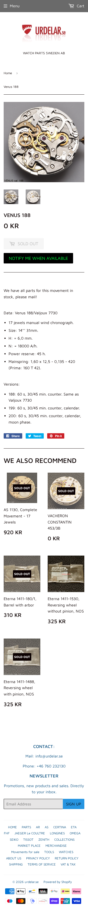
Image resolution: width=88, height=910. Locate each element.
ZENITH (43, 839)
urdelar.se (32, 882)
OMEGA (75, 833)
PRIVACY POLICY (38, 858)
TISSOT (28, 839)
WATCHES (66, 852)
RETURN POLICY (66, 858)
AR (38, 827)
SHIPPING (16, 864)
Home (8, 73)
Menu (15, 6)
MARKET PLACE (29, 845)
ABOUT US (13, 858)
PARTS (26, 827)
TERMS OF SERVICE (42, 864)
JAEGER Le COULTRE (29, 833)
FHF (7, 833)
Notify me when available (38, 258)
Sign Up (73, 804)
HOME (12, 827)
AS (46, 827)
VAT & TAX (68, 864)
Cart (80, 6)
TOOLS (49, 852)
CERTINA (59, 827)
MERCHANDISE (56, 845)
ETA (74, 827)
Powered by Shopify (58, 882)
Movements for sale (25, 852)
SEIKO (14, 839)
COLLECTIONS (64, 839)
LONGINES (57, 833)
